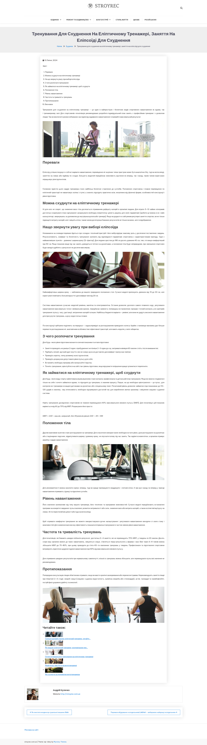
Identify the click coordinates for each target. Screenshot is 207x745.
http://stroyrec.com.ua (70, 694)
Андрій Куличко (61, 690)
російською (150, 20)
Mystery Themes (60, 742)
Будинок (55, 20)
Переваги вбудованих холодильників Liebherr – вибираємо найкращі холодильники (143, 712)
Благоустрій (102, 20)
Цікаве (136, 20)
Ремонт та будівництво (77, 20)
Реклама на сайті (31, 730)
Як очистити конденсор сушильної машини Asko (50, 712)
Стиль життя (122, 20)
